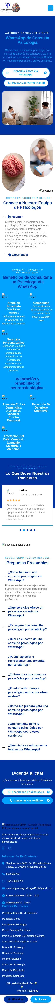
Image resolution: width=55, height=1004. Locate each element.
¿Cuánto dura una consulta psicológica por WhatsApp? (27, 676)
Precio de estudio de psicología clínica (23, 936)
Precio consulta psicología (16, 930)
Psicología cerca (11, 919)
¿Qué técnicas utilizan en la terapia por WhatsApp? (27, 747)
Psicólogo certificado (13, 976)
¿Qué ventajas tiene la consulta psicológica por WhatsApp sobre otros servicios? (25, 729)
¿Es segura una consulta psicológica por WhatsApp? (27, 627)
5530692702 (13, 874)
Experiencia (19, 254)
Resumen (16, 216)
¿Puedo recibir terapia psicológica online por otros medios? (28, 692)
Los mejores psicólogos (14, 924)
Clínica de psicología (13, 964)
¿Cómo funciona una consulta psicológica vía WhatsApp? (25, 576)
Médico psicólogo (11, 959)
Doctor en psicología (13, 970)
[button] (50, 8)
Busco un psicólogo (12, 953)
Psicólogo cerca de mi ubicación (19, 913)
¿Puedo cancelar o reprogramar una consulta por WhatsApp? (26, 660)
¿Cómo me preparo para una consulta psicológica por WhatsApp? (28, 709)
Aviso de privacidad (27, 990)
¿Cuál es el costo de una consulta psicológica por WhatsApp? (25, 643)
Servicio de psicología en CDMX (19, 941)
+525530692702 (14, 881)
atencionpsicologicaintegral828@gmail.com (29, 888)
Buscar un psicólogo (13, 947)
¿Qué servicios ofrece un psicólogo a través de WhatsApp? (25, 611)
